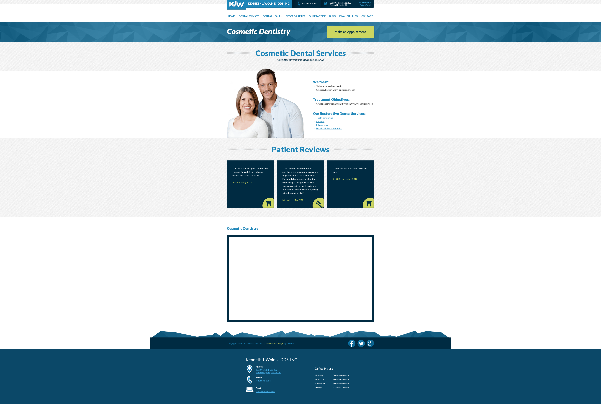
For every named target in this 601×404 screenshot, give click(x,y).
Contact (367, 16)
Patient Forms (365, 2)
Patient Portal (365, 5)
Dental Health (272, 16)
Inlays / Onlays (323, 125)
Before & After (295, 16)
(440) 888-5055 (309, 3)
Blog (332, 16)
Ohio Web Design (274, 343)
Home (231, 16)
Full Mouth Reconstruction (329, 128)
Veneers (320, 121)
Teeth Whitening (324, 117)
